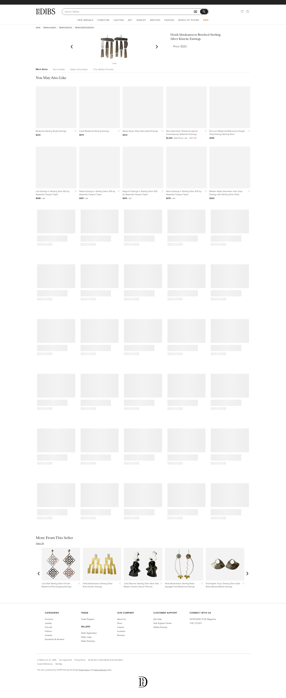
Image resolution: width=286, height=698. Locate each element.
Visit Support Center (162, 623)
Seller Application (89, 633)
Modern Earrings (65, 27)
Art (130, 20)
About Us (121, 619)
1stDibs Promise (160, 627)
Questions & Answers (54, 639)
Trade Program (87, 619)
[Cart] (247, 11)
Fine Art (48, 627)
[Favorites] (242, 11)
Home (38, 27)
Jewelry (141, 20)
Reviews (121, 635)
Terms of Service (100, 670)
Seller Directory (88, 641)
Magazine (203, 619)
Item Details (59, 69)
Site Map (58, 664)
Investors (121, 631)
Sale (206, 20)
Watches (155, 20)
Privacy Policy (79, 660)
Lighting (119, 20)
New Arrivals (85, 20)
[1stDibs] (45, 11)
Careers (120, 627)
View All (40, 543)
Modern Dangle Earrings (84, 27)
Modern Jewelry (49, 27)
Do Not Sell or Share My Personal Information (105, 660)
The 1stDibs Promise (103, 69)
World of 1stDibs (188, 20)
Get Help (157, 619)
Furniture (103, 20)
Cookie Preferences (45, 664)
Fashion (169, 20)
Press (119, 623)
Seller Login (86, 637)
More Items (42, 69)
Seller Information (79, 69)
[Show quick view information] (75, 131)
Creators (48, 635)
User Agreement (65, 660)
